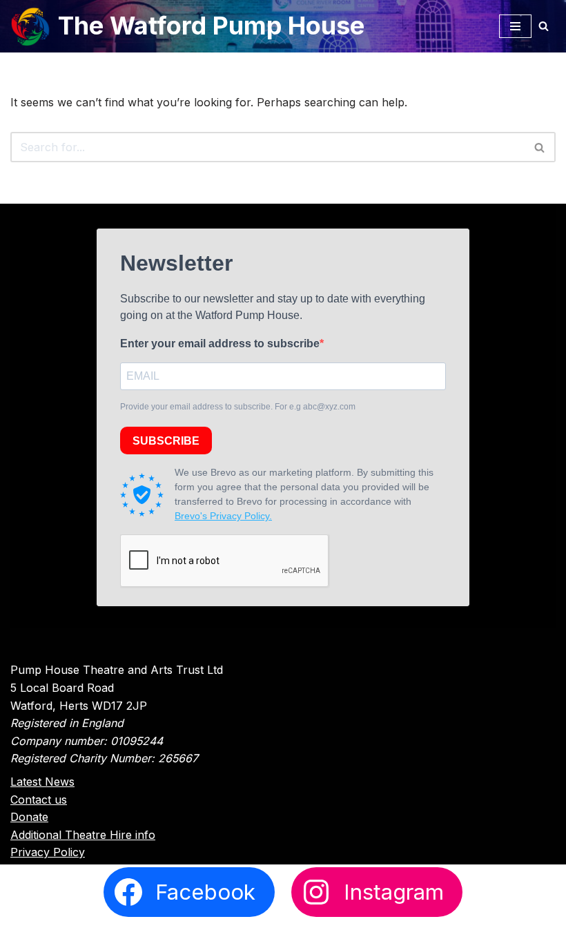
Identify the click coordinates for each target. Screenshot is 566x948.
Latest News (42, 782)
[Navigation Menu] (515, 26)
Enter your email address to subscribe (220, 343)
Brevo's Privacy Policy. (223, 515)
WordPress (335, 933)
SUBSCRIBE (166, 441)
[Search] (543, 26)
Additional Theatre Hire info (82, 835)
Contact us (38, 799)
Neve (215, 933)
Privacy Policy (47, 852)
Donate (29, 817)
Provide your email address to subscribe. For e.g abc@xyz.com (237, 407)
